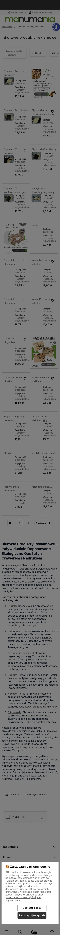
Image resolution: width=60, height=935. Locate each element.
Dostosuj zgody (32, 907)
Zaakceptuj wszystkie (32, 915)
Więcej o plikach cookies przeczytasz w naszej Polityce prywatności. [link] (24, 897)
